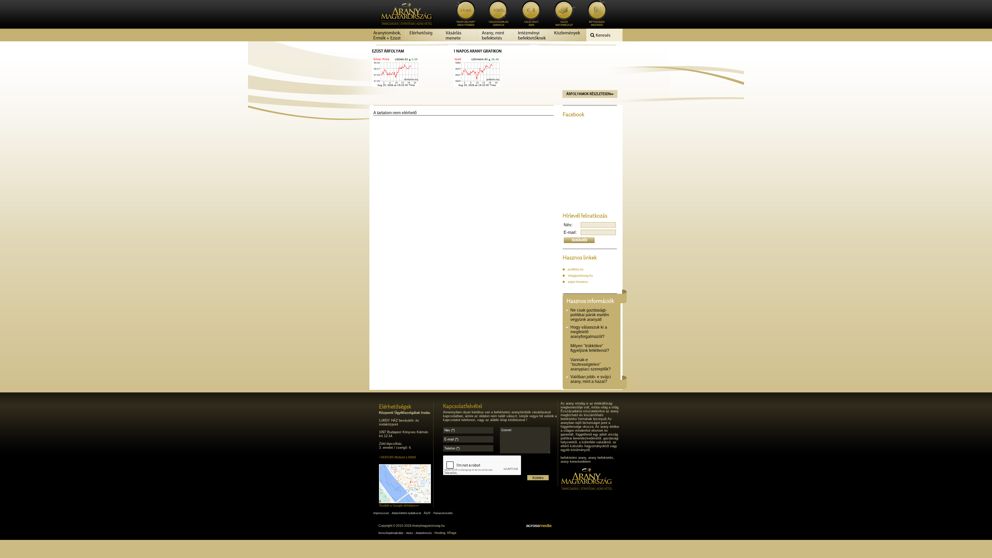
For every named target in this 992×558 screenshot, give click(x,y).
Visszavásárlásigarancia (498, 24)
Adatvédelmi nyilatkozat (406, 513)
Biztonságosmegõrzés (597, 24)
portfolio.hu (576, 269)
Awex (409, 532)
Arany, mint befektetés (493, 35)
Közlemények (567, 33)
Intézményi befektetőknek (532, 35)
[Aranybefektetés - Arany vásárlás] (404, 27)
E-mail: (570, 232)
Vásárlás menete (453, 35)
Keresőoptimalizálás (391, 532)
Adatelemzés (424, 532)
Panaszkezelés (443, 513)
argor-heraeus (578, 282)
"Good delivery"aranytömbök (465, 24)
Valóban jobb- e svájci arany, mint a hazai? (590, 379)
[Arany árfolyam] (395, 85)
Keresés (602, 35)
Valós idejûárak (531, 24)
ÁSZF (427, 513)
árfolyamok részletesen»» (590, 94)
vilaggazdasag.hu (580, 275)
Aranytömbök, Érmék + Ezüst (387, 35)
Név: (568, 225)
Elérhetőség (420, 33)
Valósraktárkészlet (564, 24)
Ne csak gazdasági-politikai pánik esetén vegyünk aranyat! (589, 315)
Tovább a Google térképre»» (399, 505)
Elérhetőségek (395, 406)
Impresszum (381, 513)
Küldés (538, 478)
